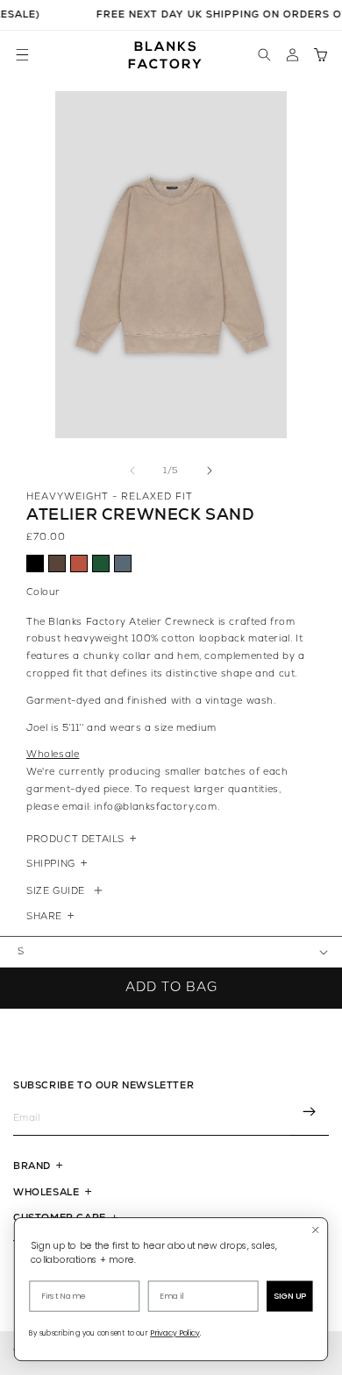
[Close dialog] (316, 1230)
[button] (22, 55)
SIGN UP (290, 1296)
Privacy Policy (175, 1333)
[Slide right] (209, 470)
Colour (43, 592)
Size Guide (55, 891)
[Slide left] (132, 470)
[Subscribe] (309, 1114)
